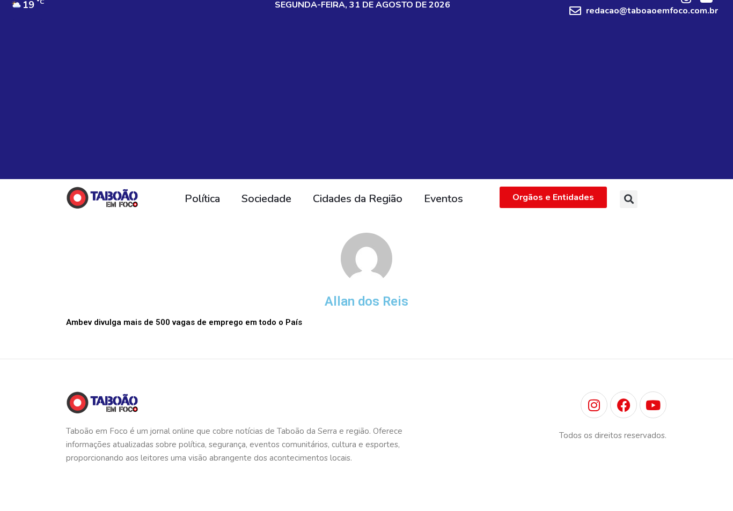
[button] (628, 199)
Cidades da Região (357, 198)
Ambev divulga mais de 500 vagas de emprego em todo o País (184, 322)
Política (202, 198)
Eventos (443, 198)
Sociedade (266, 198)
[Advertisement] (366, 104)
